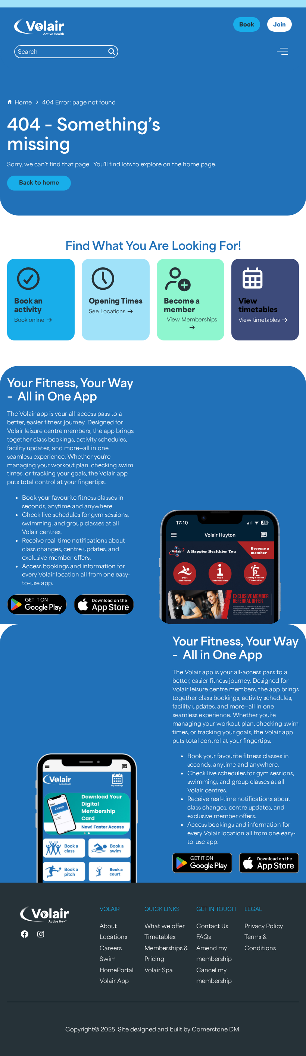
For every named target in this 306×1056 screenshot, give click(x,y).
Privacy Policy (263, 925)
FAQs (203, 936)
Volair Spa (158, 969)
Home (23, 102)
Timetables (159, 936)
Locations (113, 936)
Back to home (39, 182)
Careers (111, 947)
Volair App (114, 980)
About (108, 925)
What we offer (164, 925)
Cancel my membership (214, 975)
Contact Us (212, 925)
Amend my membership (214, 953)
